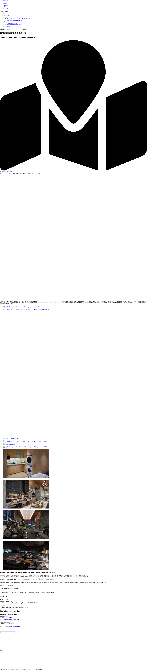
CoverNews (32, 669)
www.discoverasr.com (6, 590)
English (5, 3)
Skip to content (4, 0)
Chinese (5, 5)
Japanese (5, 8)
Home (5, 14)
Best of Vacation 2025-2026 (14, 20)
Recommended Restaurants (14, 24)
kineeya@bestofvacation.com (12, 626)
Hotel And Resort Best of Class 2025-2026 (18, 18)
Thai (4, 6)
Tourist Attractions (12, 23)
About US (6, 15)
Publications (6, 26)
